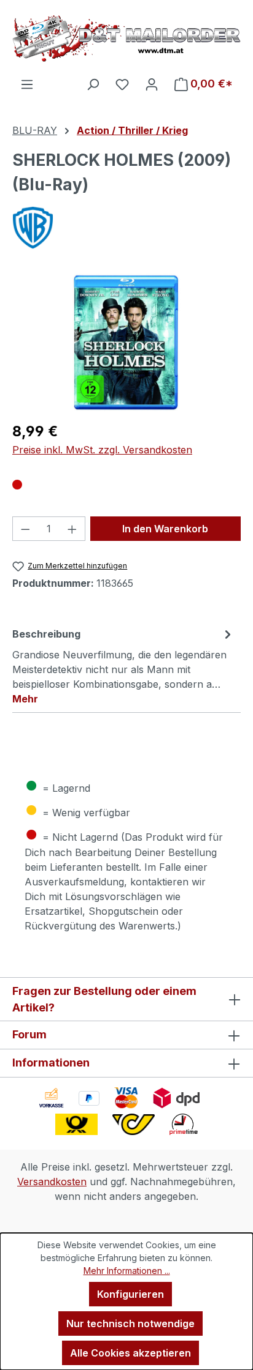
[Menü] (27, 84)
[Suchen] (92, 84)
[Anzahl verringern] (25, 528)
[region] (126, 342)
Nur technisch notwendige (130, 1323)
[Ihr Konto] (151, 84)
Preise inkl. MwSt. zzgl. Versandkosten (102, 450)
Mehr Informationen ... (127, 1270)
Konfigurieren (130, 1294)
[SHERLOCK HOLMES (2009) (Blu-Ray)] (126, 342)
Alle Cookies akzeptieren (130, 1353)
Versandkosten (52, 1181)
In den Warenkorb (165, 529)
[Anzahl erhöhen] (72, 528)
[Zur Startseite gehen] (126, 38)
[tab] (123, 665)
